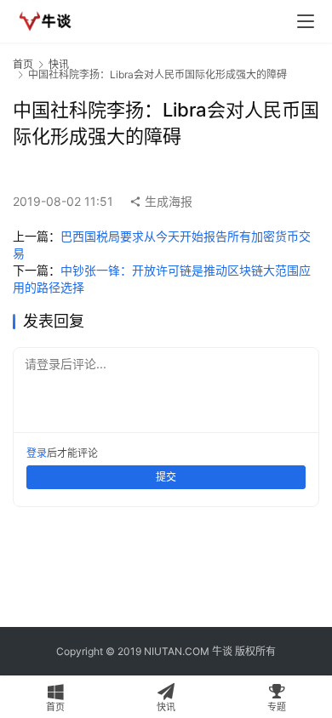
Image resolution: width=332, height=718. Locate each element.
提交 (166, 476)
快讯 (59, 64)
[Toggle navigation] (305, 21)
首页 (23, 64)
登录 (36, 453)
